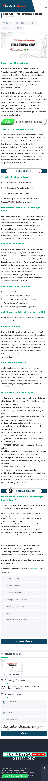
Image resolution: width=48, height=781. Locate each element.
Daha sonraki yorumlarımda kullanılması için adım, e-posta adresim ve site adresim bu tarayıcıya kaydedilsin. (23, 728)
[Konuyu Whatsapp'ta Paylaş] (21, 28)
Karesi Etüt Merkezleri (12, 674)
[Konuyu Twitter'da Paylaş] (18, 28)
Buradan (36, 569)
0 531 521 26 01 (24, 759)
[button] (15, 776)
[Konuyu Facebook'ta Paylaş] (15, 28)
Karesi (12, 17)
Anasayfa (6, 17)
